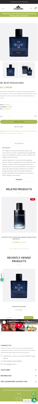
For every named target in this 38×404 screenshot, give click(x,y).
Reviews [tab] (19, 179)
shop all (20, 133)
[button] (16, 239)
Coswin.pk (7, 105)
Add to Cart (19, 122)
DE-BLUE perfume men (19, 306)
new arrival (24, 131)
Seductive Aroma (12, 133)
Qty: (1, 116)
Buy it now (19, 127)
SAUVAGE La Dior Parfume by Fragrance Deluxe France (19, 237)
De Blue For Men (8, 131)
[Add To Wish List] (35, 116)
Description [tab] (19, 143)
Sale (1, 133)
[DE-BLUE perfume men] (10, 70)
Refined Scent (32, 131)
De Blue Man (16, 131)
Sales (5, 133)
